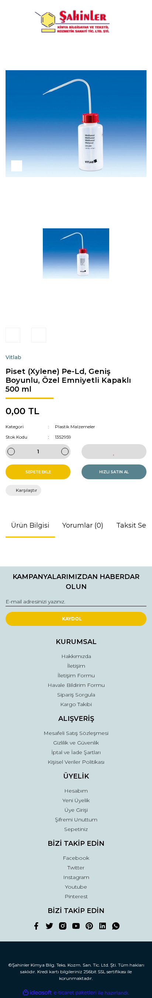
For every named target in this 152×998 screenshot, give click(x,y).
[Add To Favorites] (114, 451)
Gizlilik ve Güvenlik (76, 742)
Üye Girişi (76, 810)
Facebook (76, 858)
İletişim (76, 666)
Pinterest (76, 896)
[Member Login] (76, 50)
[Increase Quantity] (64, 451)
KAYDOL (72, 618)
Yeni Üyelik (76, 800)
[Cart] (137, 50)
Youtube (76, 886)
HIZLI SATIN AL (114, 472)
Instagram (76, 877)
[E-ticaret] (75, 993)
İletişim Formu (76, 675)
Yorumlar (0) (82, 525)
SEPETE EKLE (38, 472)
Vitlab (13, 357)
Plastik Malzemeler (75, 426)
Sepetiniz (76, 829)
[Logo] (76, 22)
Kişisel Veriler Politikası (76, 762)
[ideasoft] (37, 993)
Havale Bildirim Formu (76, 685)
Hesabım (76, 790)
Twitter (76, 867)
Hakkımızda (76, 656)
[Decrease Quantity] (11, 451)
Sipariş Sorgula (76, 694)
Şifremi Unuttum (76, 819)
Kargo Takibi (76, 704)
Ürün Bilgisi (30, 525)
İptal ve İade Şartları (76, 752)
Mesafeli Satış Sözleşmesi (76, 733)
